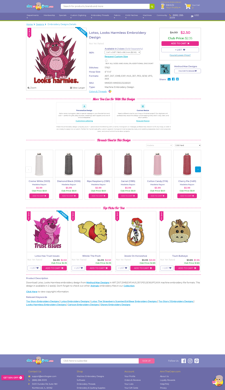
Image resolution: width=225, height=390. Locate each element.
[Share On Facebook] (173, 79)
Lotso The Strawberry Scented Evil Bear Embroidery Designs (124, 301)
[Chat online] (218, 381)
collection (129, 286)
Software (81, 380)
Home (29, 24)
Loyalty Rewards (167, 380)
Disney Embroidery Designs (115, 304)
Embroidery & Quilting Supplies (91, 388)
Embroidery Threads (86, 384)
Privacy (163, 388)
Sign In (170, 5)
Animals (94, 286)
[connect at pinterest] (196, 362)
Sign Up (146, 361)
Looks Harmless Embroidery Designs (46, 304)
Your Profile (172, 7)
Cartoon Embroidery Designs (83, 304)
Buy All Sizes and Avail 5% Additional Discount (129, 63)
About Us (164, 376)
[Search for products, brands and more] (152, 6)
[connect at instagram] (190, 362)
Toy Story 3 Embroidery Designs (176, 301)
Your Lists (128, 384)
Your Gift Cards (131, 388)
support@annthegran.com (44, 376)
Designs (40, 24)
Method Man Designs (97, 282)
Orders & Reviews (132, 380)
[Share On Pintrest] (177, 79)
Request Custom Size (116, 56)
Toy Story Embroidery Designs (43, 301)
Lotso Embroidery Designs (75, 301)
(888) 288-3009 (176, 16)
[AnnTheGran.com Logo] (40, 6)
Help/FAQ (164, 384)
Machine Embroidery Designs (90, 376)
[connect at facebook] (183, 362)
